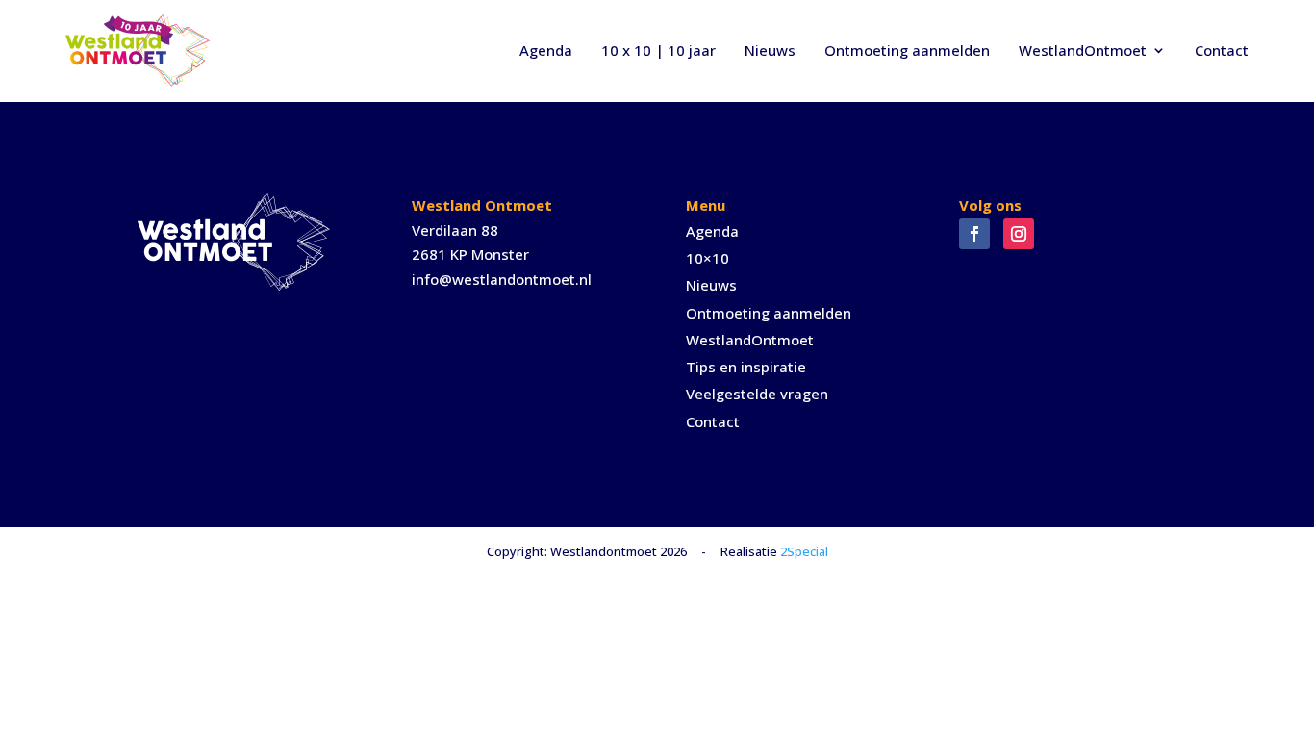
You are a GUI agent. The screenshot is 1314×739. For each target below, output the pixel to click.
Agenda (545, 50)
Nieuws (770, 50)
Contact (1222, 50)
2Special (804, 551)
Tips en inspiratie (746, 366)
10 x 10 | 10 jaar (658, 50)
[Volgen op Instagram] (1018, 233)
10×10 (707, 258)
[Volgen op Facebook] (974, 233)
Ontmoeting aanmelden (907, 50)
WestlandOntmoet (1083, 50)
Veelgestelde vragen (757, 393)
